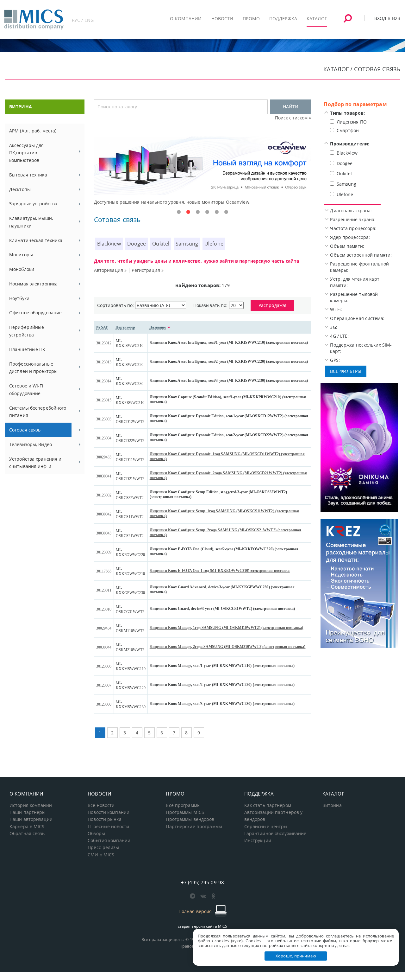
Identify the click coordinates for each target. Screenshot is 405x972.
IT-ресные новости (108, 826)
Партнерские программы (194, 826)
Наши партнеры (27, 812)
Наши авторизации (31, 819)
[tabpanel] (202, 171)
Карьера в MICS (27, 826)
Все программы (183, 805)
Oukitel (160, 243)
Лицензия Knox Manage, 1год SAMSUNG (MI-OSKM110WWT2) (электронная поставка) (226, 627)
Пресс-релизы (103, 847)
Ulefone (213, 243)
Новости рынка (105, 819)
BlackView (109, 243)
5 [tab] (217, 212)
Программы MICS (185, 812)
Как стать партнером (267, 805)
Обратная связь (27, 833)
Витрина (332, 805)
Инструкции (257, 840)
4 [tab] (207, 212)
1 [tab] (179, 212)
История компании (30, 805)
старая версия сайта (202, 926)
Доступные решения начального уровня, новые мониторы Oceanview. (172, 202)
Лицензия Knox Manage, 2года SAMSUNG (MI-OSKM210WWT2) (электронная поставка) (228, 646)
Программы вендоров (190, 819)
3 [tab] (198, 212)
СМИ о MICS (101, 855)
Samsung (187, 243)
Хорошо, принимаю (296, 956)
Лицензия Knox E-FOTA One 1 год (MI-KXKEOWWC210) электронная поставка (220, 570)
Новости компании (108, 812)
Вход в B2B (387, 18)
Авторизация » (110, 270)
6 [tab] (226, 212)
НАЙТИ (290, 107)
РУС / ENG (83, 20)
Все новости (101, 805)
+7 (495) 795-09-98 (202, 882)
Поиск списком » (293, 118)
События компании (109, 840)
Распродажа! (272, 305)
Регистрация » (148, 270)
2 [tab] (188, 212)
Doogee (136, 243)
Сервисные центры (266, 826)
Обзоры (96, 833)
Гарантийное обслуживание (275, 833)
